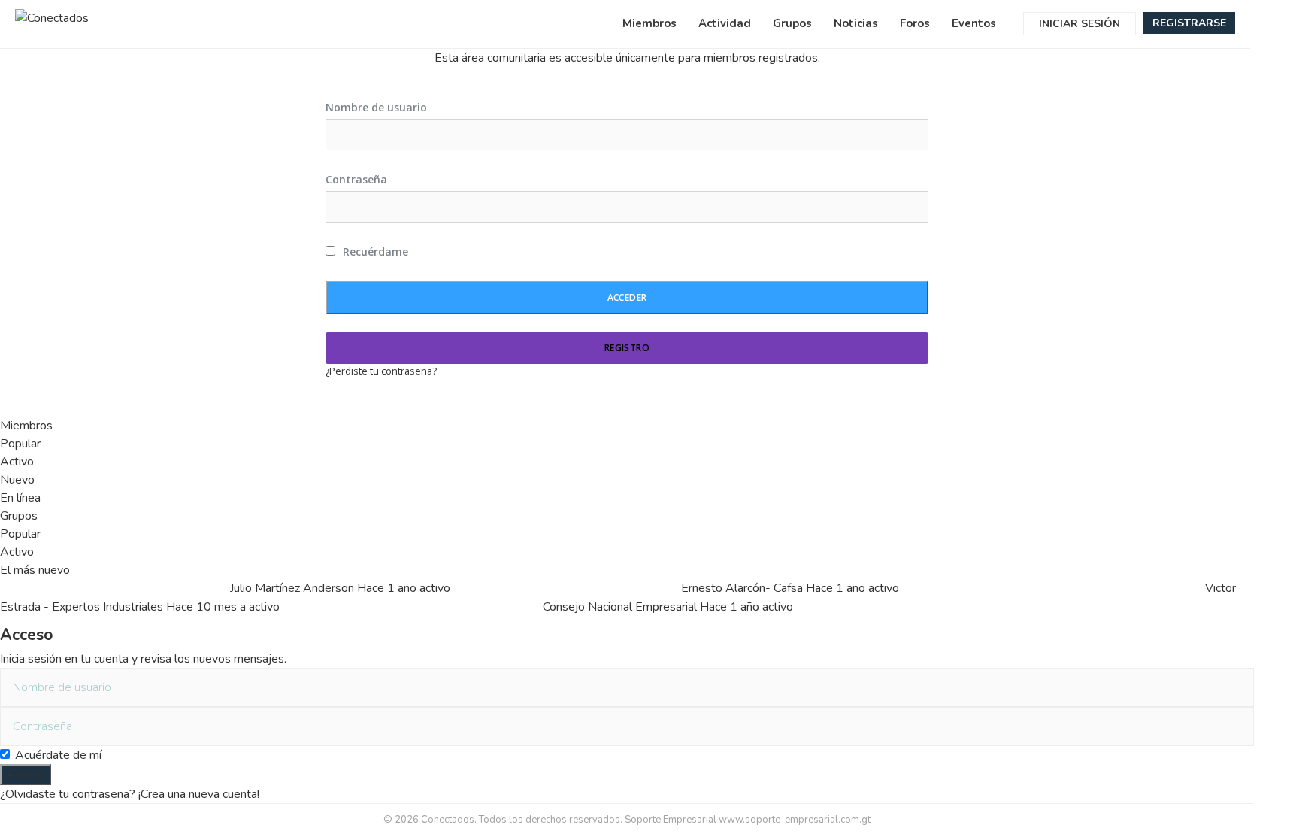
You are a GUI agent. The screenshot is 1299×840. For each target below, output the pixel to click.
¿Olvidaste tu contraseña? (67, 794)
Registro (627, 347)
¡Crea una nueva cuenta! (198, 794)
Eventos (974, 23)
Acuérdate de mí (58, 755)
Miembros (649, 23)
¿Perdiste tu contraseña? (381, 371)
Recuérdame (374, 251)
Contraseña (356, 179)
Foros (915, 23)
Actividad (724, 23)
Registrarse (1189, 23)
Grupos (792, 23)
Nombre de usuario (376, 107)
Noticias (856, 23)
